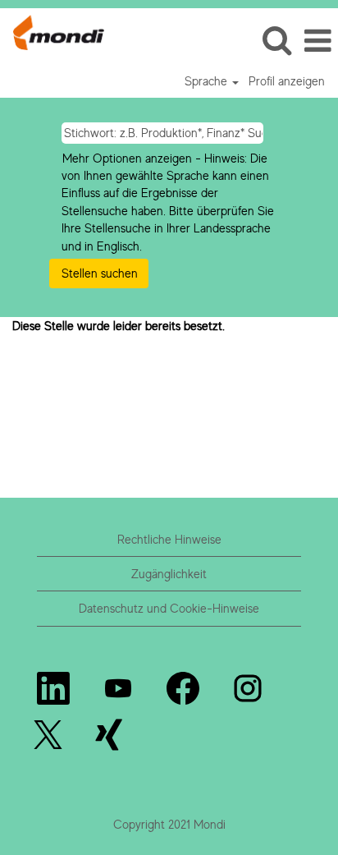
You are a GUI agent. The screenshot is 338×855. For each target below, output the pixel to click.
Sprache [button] (208, 81)
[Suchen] (276, 39)
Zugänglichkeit (169, 574)
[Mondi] (52, 31)
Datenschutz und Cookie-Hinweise (169, 608)
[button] (317, 40)
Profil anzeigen (287, 81)
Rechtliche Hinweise (169, 539)
